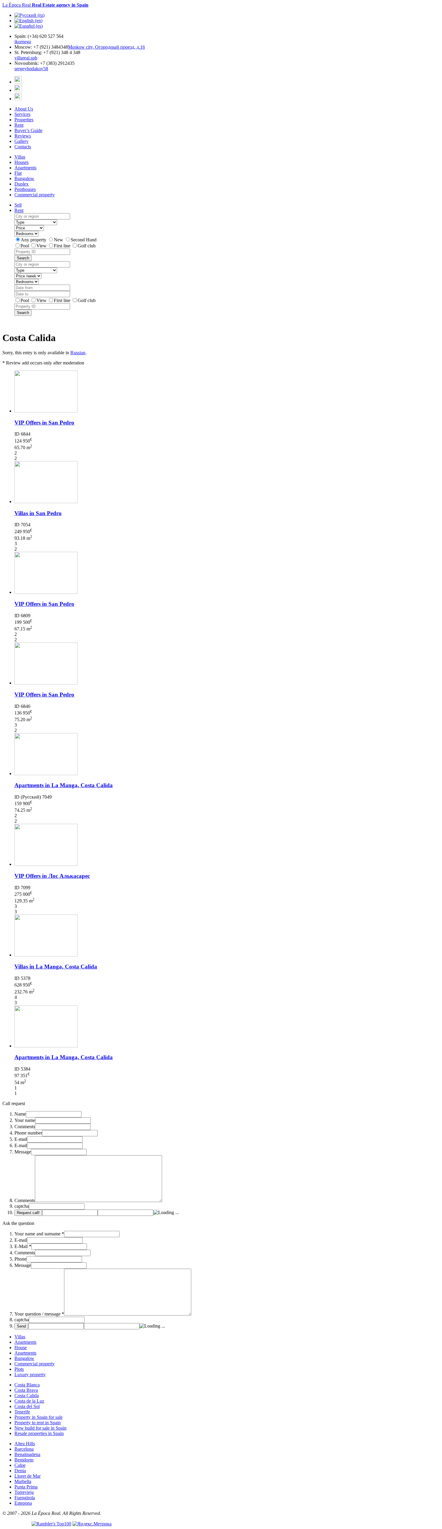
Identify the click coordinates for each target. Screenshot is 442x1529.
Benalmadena (27, 1454)
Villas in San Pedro (38, 513)
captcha (21, 1206)
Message (22, 1151)
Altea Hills (24, 1443)
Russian (77, 352)
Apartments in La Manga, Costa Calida (63, 785)
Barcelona (24, 1449)
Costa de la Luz (29, 1401)
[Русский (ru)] (29, 15)
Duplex (21, 183)
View (42, 245)
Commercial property (34, 194)
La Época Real (45, 5)
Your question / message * (39, 1313)
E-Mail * (22, 1246)
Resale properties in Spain (39, 1433)
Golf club (87, 245)
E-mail (20, 1139)
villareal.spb (25, 57)
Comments (24, 1126)
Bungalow (24, 178)
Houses (21, 162)
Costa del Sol (27, 1406)
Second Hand (84, 239)
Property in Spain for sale (38, 1417)
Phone (20, 1259)
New (59, 239)
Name (20, 1114)
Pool (25, 245)
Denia (20, 1470)
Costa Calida (26, 1395)
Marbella (22, 1481)
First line (63, 245)
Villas (19, 156)
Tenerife (22, 1411)
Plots (19, 1369)
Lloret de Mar (27, 1476)
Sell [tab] (18, 204)
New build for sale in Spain (40, 1428)
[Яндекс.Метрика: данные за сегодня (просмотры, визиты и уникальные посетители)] (92, 1524)
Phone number (28, 1132)
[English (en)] (28, 20)
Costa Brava (26, 1390)
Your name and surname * (39, 1233)
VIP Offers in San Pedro (44, 422)
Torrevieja (24, 1492)
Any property (34, 239)
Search (23, 258)
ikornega (22, 41)
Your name (24, 1120)
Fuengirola (24, 1497)
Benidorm (23, 1459)
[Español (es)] (28, 26)
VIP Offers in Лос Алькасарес (52, 876)
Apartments (25, 167)
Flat (18, 173)
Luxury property (30, 1374)
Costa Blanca (27, 1384)
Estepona (23, 1503)
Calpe (20, 1465)
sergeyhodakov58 (31, 68)
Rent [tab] (18, 210)
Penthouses (25, 189)
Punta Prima (26, 1486)
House (20, 1347)
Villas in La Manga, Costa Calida (55, 966)
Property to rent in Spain (37, 1422)
